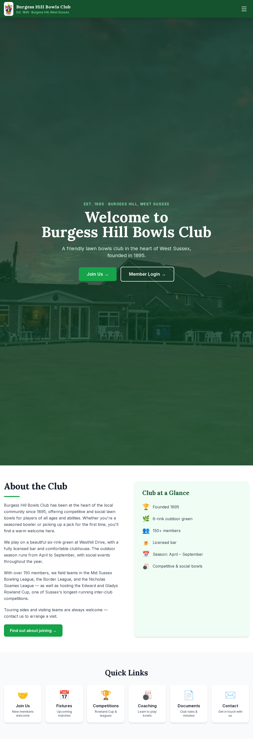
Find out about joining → (33, 630)
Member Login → (151, 274)
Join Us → (98, 274)
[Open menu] (244, 9)
